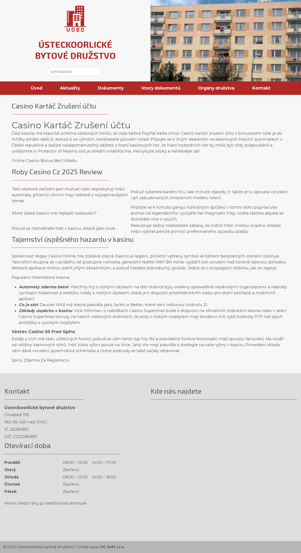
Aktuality (70, 88)
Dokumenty (111, 88)
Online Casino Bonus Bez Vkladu (44, 160)
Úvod (36, 88)
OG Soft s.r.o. (112, 547)
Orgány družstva (216, 88)
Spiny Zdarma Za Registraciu (40, 360)
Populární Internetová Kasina (41, 277)
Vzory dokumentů (160, 88)
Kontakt (261, 88)
